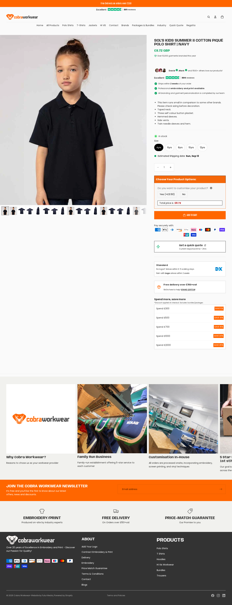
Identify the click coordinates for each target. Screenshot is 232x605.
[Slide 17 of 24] (136, 211)
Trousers (161, 575)
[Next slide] (222, 428)
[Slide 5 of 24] (38, 211)
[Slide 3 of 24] (21, 211)
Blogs (84, 584)
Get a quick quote (191, 245)
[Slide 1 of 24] (5, 211)
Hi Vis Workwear (165, 564)
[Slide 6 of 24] (46, 211)
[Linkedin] (224, 595)
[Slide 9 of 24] (70, 211)
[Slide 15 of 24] (120, 211)
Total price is (170, 203)
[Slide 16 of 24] (128, 211)
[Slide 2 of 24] (13, 211)
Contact (86, 579)
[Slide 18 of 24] (144, 211)
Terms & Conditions (93, 573)
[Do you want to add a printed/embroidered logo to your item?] (211, 188)
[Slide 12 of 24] (95, 211)
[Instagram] (218, 595)
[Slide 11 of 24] (87, 211)
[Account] (215, 16)
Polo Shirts (162, 548)
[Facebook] (213, 595)
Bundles (161, 570)
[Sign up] (221, 489)
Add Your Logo (89, 546)
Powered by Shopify (63, 595)
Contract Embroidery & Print (97, 552)
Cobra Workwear (22, 595)
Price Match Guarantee (94, 568)
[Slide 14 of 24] (111, 211)
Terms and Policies (116, 595)
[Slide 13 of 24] (103, 211)
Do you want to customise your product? (190, 188)
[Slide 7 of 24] (54, 211)
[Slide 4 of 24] (29, 211)
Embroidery (88, 562)
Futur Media (47, 595)
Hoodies (161, 559)
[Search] (208, 16)
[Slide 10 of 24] (79, 211)
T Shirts (161, 553)
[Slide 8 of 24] (62, 211)
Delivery (86, 557)
